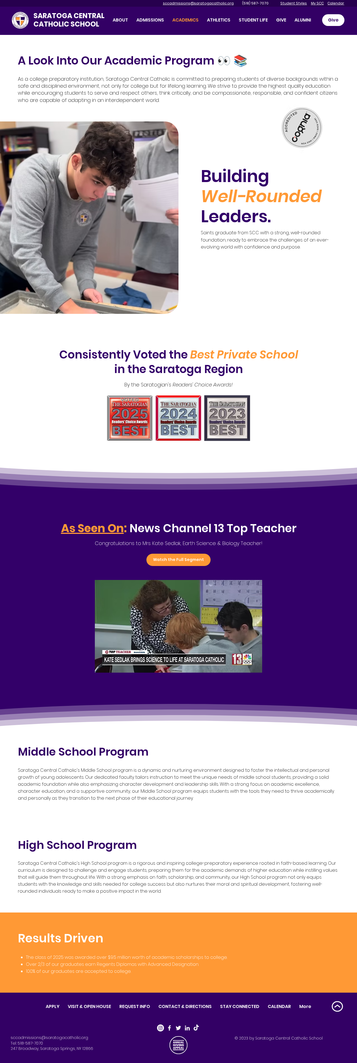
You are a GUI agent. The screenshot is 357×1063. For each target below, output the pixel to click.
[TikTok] (196, 1027)
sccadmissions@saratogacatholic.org (198, 3)
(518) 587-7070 (251, 3)
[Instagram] (160, 1027)
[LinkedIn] (187, 1027)
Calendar (335, 3)
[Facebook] (169, 1027)
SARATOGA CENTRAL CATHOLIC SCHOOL (69, 20)
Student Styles (293, 3)
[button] (281, 20)
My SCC (317, 3)
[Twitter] (178, 1027)
